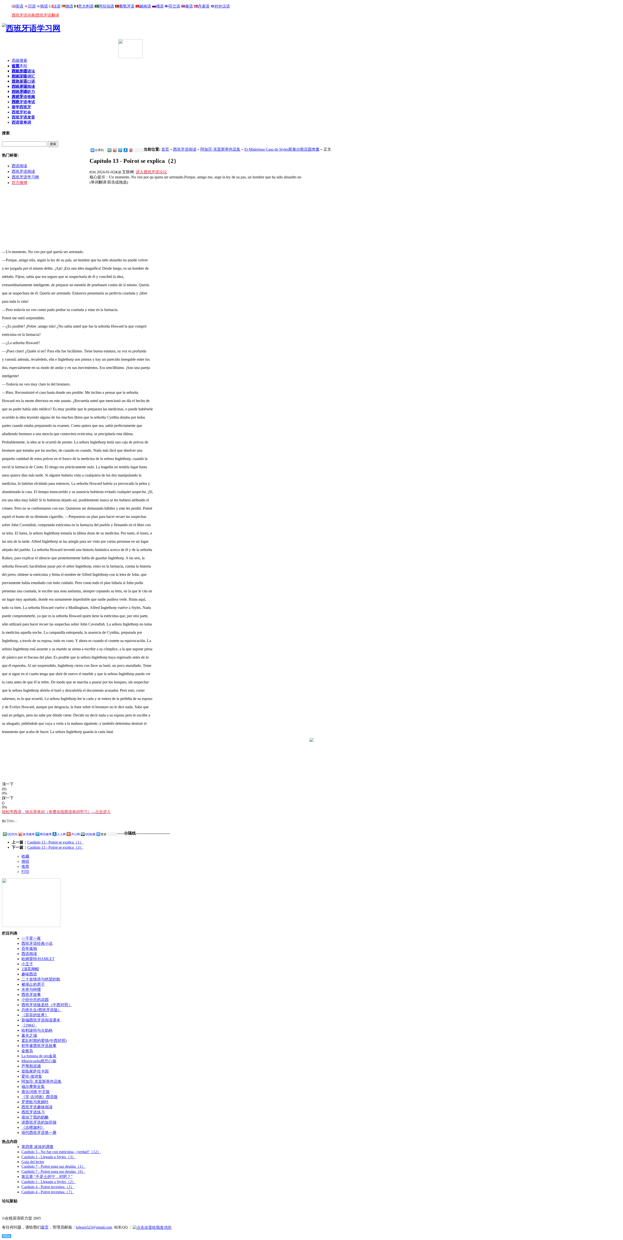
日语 (32, 6)
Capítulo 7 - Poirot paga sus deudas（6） (53, 1171)
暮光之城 (29, 1035)
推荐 (25, 866)
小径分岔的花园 (35, 1000)
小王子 (27, 964)
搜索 (53, 144)
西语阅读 (19, 166)
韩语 (44, 6)
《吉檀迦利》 (33, 1127)
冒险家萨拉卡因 (35, 1071)
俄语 (160, 6)
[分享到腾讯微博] (120, 150)
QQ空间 (12, 834)
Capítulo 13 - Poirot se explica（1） (55, 842)
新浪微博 (29, 834)
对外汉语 (222, 6)
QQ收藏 (90, 834)
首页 (165, 149)
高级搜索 (19, 60)
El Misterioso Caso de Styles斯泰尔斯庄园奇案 (282, 149)
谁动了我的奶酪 (35, 1117)
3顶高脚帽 (30, 969)
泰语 (189, 6)
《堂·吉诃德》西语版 (39, 1097)
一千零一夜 (31, 938)
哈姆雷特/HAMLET (38, 959)
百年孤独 (29, 948)
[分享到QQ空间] (109, 150)
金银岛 (27, 1051)
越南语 (145, 6)
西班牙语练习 (33, 1112)
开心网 (75, 834)
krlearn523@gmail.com (94, 1227)
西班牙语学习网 (25, 177)
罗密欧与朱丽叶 (35, 1102)
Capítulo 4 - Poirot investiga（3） (47, 1187)
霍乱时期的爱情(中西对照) (44, 1040)
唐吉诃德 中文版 (35, 1092)
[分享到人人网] (125, 150)
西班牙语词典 (23, 15)
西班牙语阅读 (23, 171)
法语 (57, 6)
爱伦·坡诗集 (31, 1076)
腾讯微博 (46, 834)
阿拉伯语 (106, 6)
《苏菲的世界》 (35, 1015)
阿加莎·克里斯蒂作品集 (220, 149)
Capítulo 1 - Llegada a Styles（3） (48, 1157)
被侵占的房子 (33, 984)
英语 (19, 6)
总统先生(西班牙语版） (41, 1010)
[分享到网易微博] (130, 150)
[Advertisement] (59, 46)
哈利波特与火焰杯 (37, 1030)
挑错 (25, 861)
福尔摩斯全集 (33, 1086)
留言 (45, 1227)
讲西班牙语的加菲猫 (38, 1122)
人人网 (61, 834)
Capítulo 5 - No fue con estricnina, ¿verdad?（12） (61, 1152)
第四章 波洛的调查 (37, 1147)
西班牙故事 (31, 994)
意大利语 (86, 6)
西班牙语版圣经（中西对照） (46, 1005)
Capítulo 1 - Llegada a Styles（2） (48, 1182)
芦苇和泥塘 (31, 1066)
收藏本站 (19, 66)
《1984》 (29, 1025)
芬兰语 (174, 6)
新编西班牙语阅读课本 (40, 1020)
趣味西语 (29, 974)
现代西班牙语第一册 (38, 1132)
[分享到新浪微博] (114, 150)
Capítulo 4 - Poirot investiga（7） (47, 1192)
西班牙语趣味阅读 (37, 1107)
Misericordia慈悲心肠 (38, 1061)
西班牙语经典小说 (37, 943)
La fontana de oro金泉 (38, 1056)
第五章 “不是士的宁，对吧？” (47, 1177)
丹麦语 (204, 6)
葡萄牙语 (127, 6)
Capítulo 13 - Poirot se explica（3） (55, 847)
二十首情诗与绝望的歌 (40, 979)
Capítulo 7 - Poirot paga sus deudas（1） (53, 1166)
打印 (25, 872)
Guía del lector (32, 1162)
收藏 (25, 856)
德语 (69, 6)
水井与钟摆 (31, 989)
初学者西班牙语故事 (38, 1046)
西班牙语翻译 (47, 15)
